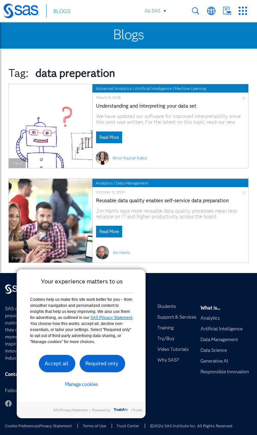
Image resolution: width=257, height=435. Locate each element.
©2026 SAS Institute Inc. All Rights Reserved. (191, 425)
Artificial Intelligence (153, 88)
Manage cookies (81, 384)
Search (195, 11)
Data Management (132, 182)
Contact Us (227, 11)
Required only (101, 363)
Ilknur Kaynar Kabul (129, 157)
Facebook (8, 403)
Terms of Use (94, 425)
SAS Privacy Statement (111, 317)
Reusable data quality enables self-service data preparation (162, 201)
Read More (109, 137)
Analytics (104, 182)
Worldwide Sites (211, 11)
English (17, 163)
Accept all (57, 363)
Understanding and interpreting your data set (146, 106)
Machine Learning (190, 88)
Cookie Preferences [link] (22, 425)
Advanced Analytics (114, 88)
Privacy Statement (55, 425)
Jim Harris (121, 252)
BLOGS (61, 11)
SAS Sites (243, 11)
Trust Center (127, 425)
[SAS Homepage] (24, 12)
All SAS (152, 11)
